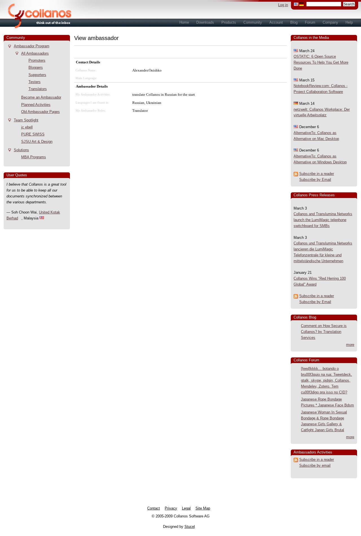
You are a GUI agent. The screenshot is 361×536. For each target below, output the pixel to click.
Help (349, 22)
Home (184, 22)
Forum (310, 22)
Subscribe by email (315, 465)
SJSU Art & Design (36, 141)
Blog (294, 22)
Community (252, 22)
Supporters (37, 75)
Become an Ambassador (41, 97)
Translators (37, 89)
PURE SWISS (33, 134)
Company (330, 22)
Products (228, 22)
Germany (301, 4)
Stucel (189, 526)
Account (276, 22)
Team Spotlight (26, 120)
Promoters (36, 60)
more (350, 344)
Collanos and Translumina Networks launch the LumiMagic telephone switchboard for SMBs (323, 220)
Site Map (202, 508)
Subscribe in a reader (316, 174)
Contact (153, 508)
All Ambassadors (35, 53)
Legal (186, 508)
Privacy (171, 508)
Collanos (36, 14)
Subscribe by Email (315, 179)
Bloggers (35, 67)
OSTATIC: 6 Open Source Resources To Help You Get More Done (321, 62)
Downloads (205, 22)
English (296, 4)
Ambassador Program (31, 46)
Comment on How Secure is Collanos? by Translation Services (324, 332)
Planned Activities (35, 105)
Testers (34, 82)
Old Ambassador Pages (40, 112)
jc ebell (27, 127)
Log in (283, 5)
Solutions (21, 150)
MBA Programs (33, 157)
